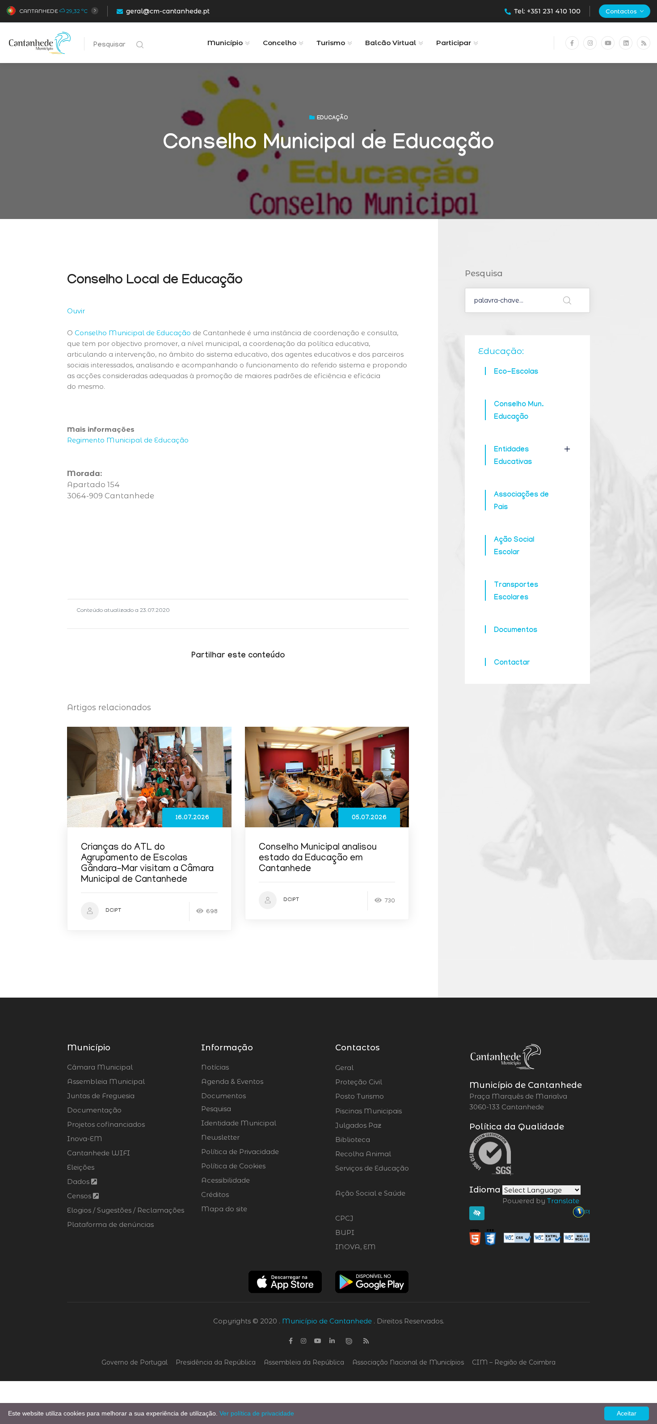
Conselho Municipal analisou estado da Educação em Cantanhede (318, 859)
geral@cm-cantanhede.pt (168, 11)
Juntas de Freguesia (101, 1095)
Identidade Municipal (238, 1123)
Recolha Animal (386, 1154)
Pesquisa (216, 1108)
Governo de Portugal (134, 1362)
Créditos (215, 1194)
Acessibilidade (225, 1180)
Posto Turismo (383, 1096)
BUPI (369, 1232)
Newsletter (220, 1137)
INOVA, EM (380, 1247)
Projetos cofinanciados (106, 1124)
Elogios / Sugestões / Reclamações (125, 1210)
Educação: (501, 350)
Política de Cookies (233, 1166)
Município (225, 42)
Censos (80, 1196)
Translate (563, 1200)
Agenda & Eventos (232, 1081)
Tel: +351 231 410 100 (547, 11)
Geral (368, 1067)
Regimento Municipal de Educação (128, 440)
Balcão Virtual (390, 42)
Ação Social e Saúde (370, 1199)
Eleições (80, 1167)
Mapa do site (224, 1209)
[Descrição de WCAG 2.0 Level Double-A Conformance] (529, 1237)
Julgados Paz (383, 1125)
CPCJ (368, 1218)
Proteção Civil (383, 1082)
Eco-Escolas (516, 372)
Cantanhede (38, 11)
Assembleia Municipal (106, 1081)
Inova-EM (84, 1138)
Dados (79, 1181)
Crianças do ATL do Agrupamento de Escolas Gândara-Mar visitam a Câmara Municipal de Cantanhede (147, 864)
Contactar (512, 663)
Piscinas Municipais (393, 1111)
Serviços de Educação (372, 1174)
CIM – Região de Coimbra (514, 1362)
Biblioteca (377, 1139)
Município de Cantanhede (327, 1321)
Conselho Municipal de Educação (133, 333)
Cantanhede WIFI (98, 1153)
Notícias (215, 1067)
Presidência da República (216, 1362)
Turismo (330, 42)
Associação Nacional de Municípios (408, 1362)
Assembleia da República (304, 1362)
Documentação (94, 1110)
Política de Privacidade (240, 1151)
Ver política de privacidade (256, 1413)
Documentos (515, 631)
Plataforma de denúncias (110, 1224)
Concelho (279, 42)
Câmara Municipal (100, 1067)
